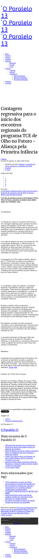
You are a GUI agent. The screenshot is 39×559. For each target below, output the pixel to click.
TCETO (7, 419)
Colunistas (13, 74)
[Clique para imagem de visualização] (19, 195)
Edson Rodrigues (19, 76)
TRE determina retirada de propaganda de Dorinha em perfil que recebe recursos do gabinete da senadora (20, 447)
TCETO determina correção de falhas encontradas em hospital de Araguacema (20, 483)
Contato (8, 83)
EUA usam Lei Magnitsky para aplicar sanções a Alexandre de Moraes (19, 508)
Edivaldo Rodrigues (20, 78)
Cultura (8, 69)
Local (11, 67)
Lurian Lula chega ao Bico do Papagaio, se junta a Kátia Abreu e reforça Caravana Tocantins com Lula (20, 458)
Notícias (8, 61)
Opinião (8, 81)
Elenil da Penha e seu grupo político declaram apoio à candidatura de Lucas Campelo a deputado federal (21, 453)
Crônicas (12, 70)
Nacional (13, 63)
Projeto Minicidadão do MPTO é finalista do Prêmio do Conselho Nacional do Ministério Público (17, 511)
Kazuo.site (17, 524)
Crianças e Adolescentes (14, 421)
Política (8, 56)
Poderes (8, 59)
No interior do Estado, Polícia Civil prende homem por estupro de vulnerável (20, 501)
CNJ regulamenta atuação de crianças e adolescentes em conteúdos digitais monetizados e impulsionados (19, 488)
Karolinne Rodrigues (21, 80)
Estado (12, 65)
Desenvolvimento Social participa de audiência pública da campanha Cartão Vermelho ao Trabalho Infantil (19, 497)
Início (7, 54)
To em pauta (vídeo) (12, 467)
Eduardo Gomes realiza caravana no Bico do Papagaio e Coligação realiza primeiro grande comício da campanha (21, 464)
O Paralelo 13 (9, 430)
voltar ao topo (6, 515)
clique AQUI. (13, 367)
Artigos (7, 58)
